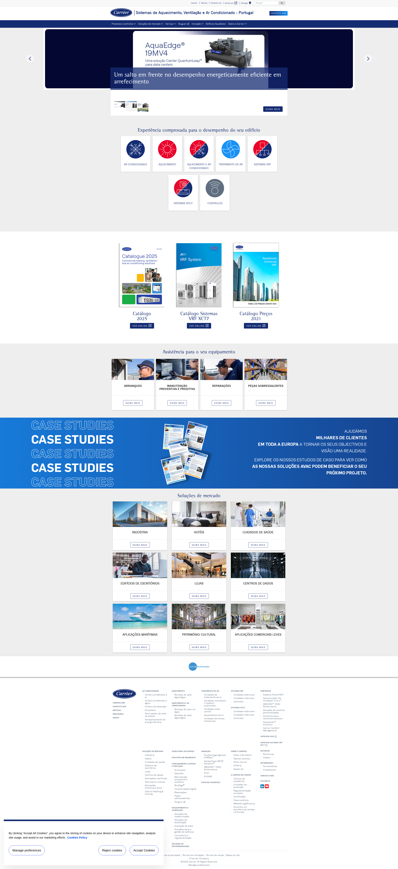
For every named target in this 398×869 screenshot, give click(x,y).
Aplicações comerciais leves (153, 786)
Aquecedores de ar (214, 715)
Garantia (178, 773)
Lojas (147, 771)
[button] (30, 59)
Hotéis (148, 758)
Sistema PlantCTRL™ (273, 694)
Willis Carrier (240, 762)
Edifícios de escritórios (151, 766)
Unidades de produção (240, 785)
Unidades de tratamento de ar (213, 695)
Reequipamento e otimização (180, 809)
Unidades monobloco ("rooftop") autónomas (215, 703)
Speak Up (238, 769)
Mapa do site (233, 855)
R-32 (206, 773)
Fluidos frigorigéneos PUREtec (215, 756)
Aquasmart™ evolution (269, 723)
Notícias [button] (204, 3)
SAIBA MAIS (132, 403)
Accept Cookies (144, 850)
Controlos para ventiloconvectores (272, 717)
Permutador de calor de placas (156, 714)
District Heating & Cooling (154, 792)
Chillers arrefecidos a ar (156, 695)
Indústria (149, 755)
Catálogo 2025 (268, 736)
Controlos (238, 701)
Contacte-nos (119, 706)
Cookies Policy (77, 837)
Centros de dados (154, 775)
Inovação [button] (196, 23)
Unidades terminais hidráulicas (214, 719)
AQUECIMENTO (167, 164)
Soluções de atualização (180, 821)
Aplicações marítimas (156, 778)
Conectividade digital (185, 789)
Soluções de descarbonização (180, 845)
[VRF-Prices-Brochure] (256, 274)
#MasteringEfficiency (244, 803)
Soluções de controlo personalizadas (274, 711)
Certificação (240, 796)
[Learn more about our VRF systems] (262, 149)
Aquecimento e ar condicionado (180, 704)
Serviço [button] (169, 23)
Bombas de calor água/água (183, 695)
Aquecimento (178, 691)
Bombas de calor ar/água (185, 710)
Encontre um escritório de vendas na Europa (244, 809)
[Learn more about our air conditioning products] (135, 149)
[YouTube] (267, 786)
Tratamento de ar (210, 691)
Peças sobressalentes (182, 796)
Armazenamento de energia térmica (155, 720)
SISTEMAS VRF (262, 164)
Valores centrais (242, 758)
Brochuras (118, 714)
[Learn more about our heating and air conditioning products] (199, 149)
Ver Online (143, 326)
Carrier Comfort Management (271, 729)
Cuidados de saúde (155, 762)
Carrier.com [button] (231, 3)
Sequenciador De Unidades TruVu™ (272, 699)
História (238, 765)
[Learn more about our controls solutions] (215, 187)
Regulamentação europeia (242, 791)
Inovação (206, 751)
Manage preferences (199, 865)
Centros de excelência (239, 779)
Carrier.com (119, 703)
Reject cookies (112, 850)
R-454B (208, 776)
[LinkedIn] (262, 786)
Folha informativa (243, 755)
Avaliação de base (183, 826)
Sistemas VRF (237, 691)
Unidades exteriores (244, 694)
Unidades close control (212, 710)
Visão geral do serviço (183, 751)
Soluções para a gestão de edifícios (184, 830)
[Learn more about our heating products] (167, 149)
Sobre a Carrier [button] (236, 23)
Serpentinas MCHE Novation (213, 762)
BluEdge (179, 785)
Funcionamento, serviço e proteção (184, 765)
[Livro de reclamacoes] (199, 666)
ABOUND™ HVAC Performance (271, 705)
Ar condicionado (150, 691)
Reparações (180, 792)
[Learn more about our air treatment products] (230, 149)
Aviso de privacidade (169, 855)
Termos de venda (215, 855)
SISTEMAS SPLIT (183, 203)
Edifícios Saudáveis (216, 23)
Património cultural (155, 782)
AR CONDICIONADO (135, 164)
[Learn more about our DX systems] (183, 187)
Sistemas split (238, 708)
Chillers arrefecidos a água (156, 701)
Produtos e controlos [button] (122, 23)
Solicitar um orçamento (184, 757)
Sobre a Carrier (239, 751)
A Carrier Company (199, 858)
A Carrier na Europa (241, 775)
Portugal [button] (246, 3)
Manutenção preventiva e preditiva (180, 779)
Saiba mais (273, 109)
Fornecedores (270, 766)
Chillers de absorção (155, 706)
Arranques (179, 770)
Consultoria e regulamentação (182, 836)
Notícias (117, 710)
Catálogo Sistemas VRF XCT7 (271, 744)
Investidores (269, 769)
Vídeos (116, 718)
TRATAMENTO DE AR (231, 164)
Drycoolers (150, 710)
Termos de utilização (193, 855)
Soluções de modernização (181, 815)
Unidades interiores (244, 698)
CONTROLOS (214, 203)
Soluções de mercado (152, 751)
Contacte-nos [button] (216, 3)
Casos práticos (241, 800)
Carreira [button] (194, 3)
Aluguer (184, 24)
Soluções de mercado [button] (149, 23)
